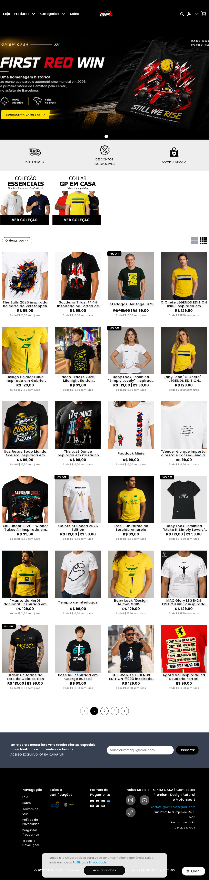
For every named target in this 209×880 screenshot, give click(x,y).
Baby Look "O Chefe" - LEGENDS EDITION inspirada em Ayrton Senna (183, 379)
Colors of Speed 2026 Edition (78, 528)
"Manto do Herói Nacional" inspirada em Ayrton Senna (25, 602)
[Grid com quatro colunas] (203, 240)
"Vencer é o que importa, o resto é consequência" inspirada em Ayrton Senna (184, 453)
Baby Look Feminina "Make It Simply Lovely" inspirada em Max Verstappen (184, 528)
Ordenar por (14, 240)
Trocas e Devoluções (31, 843)
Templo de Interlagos (78, 602)
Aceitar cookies (104, 870)
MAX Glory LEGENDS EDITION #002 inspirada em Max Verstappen (184, 602)
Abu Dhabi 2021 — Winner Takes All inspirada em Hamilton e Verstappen (25, 528)
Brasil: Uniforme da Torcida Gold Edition (25, 677)
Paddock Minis (131, 453)
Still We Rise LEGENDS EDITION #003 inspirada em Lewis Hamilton (131, 677)
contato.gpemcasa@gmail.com (173, 807)
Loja (6, 14)
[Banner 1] (106, 136)
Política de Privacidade (31, 822)
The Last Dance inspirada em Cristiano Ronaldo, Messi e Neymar (78, 453)
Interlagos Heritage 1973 (131, 304)
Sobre (74, 14)
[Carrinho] (203, 13)
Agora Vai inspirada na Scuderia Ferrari (184, 677)
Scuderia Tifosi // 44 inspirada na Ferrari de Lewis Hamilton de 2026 (78, 304)
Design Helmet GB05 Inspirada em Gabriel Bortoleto (25, 379)
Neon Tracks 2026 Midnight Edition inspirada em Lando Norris (78, 379)
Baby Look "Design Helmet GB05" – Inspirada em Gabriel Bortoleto (131, 602)
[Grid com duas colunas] (194, 240)
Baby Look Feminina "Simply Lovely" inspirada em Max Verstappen (131, 379)
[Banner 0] (101, 136)
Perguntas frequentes (30, 832)
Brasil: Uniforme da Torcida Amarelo (130, 528)
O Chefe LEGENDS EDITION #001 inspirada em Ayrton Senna (184, 304)
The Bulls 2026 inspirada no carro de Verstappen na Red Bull (25, 304)
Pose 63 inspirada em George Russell (78, 677)
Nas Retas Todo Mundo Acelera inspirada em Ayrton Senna (25, 453)
